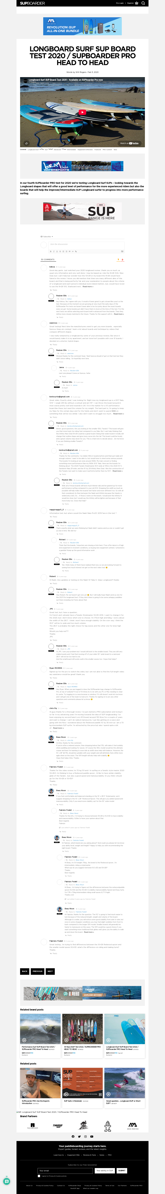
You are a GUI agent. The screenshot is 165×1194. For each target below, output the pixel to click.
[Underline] (57, 251)
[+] (82, 251)
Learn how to (59, 1155)
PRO (110, 1155)
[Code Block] (72, 251)
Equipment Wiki (73, 1155)
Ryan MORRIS (72, 686)
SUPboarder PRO (136, 1185)
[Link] (75, 251)
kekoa (69, 299)
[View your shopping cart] (137, 3)
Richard (75, 562)
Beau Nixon (61, 737)
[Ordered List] (63, 251)
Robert (69, 592)
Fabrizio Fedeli (72, 793)
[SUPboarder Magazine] (32, 3)
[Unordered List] (66, 251)
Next (146, 1126)
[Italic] (53, 251)
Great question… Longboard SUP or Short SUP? (123, 1102)
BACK (24, 971)
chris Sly (70, 740)
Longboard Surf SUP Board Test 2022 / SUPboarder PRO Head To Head (122, 1048)
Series (102, 1155)
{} (79, 251)
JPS (68, 649)
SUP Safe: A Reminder (76, 1101)
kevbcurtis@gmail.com (75, 426)
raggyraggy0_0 (73, 525)
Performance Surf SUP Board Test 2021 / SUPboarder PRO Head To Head (38, 1048)
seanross (70, 353)
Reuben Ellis (61, 295)
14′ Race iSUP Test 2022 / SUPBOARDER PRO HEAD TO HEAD (82, 1048)
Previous (18, 1126)
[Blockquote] (69, 251)
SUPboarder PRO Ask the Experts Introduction (35, 1102)
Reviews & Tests (89, 1155)
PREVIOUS (37, 971)
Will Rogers (81, 72)
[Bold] (50, 251)
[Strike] (60, 251)
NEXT (50, 971)
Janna (61, 367)
